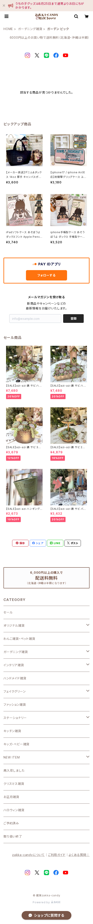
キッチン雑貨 (12, 731)
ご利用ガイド (57, 855)
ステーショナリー (15, 718)
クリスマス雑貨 (13, 783)
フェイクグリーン (14, 691)
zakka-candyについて (28, 855)
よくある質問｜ (79, 855)
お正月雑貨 (11, 797)
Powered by (42, 902)
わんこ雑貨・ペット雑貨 (19, 638)
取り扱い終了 (12, 836)
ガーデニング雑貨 (30, 29)
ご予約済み (11, 823)
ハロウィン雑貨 (13, 810)
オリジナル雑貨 (14, 625)
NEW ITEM (11, 757)
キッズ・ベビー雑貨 (16, 744)
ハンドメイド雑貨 (14, 678)
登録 (74, 318)
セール (8, 612)
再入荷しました (14, 770)
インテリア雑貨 (13, 665)
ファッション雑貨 (14, 704)
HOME (8, 29)
